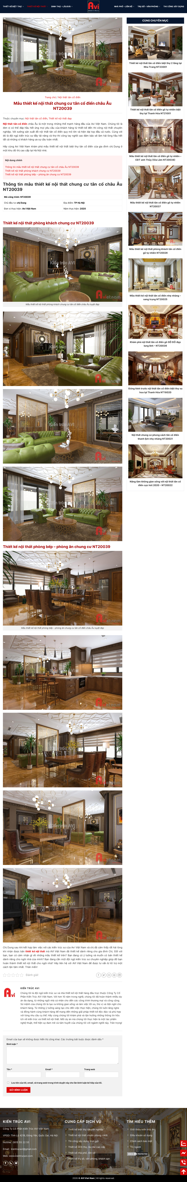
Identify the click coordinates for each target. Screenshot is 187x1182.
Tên (9, 1069)
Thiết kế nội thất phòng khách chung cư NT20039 (32, 170)
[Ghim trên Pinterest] (114, 975)
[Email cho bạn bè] (109, 975)
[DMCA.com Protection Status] (155, 1154)
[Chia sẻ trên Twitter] (103, 975)
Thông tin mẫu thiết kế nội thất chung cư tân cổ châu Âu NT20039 (42, 166)
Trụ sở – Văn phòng (148, 6)
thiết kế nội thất (35, 951)
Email (49, 1069)
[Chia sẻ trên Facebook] (98, 975)
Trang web (89, 1069)
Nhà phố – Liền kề (123, 6)
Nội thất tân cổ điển (69, 97)
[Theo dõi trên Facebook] (5, 1163)
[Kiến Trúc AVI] (93, 6)
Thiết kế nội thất (36, 6)
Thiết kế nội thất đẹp (60, 118)
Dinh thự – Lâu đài (61, 6)
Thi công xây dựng (173, 6)
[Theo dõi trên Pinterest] (16, 1163)
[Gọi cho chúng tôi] (10, 1163)
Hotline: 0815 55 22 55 (16, 1142)
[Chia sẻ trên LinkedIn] (119, 975)
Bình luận (12, 1044)
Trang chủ (50, 97)
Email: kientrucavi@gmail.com (20, 1149)
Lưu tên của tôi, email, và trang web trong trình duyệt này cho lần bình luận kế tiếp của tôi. (56, 1083)
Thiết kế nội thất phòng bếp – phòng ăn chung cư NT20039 (38, 174)
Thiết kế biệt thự (12, 6)
